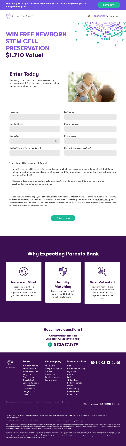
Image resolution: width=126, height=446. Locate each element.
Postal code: (70, 135)
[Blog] (93, 362)
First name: (14, 111)
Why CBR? (27, 374)
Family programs (52, 377)
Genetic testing (29, 380)
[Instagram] (98, 362)
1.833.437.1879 (100, 16)
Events (70, 374)
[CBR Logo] (10, 363)
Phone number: (71, 123)
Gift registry (72, 380)
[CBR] (20, 16)
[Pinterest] (118, 362)
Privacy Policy (103, 199)
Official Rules (12, 421)
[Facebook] (103, 362)
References (72, 394)
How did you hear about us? (77, 147)
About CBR (50, 365)
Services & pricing (31, 383)
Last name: (69, 111)
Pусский (67, 402)
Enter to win (63, 218)
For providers (51, 380)
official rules (48, 196)
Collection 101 (29, 388)
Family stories (29, 377)
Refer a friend (73, 391)
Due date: (14, 135)
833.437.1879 (66, 344)
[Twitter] (113, 362)
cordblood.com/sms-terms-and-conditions (32, 183)
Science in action (30, 371)
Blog (69, 365)
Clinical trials (29, 385)
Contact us (50, 374)
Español (57, 402)
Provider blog (73, 388)
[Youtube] (108, 362)
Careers (48, 371)
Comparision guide (53, 368)
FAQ (69, 377)
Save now (108, 4)
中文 (62, 402)
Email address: (16, 123)
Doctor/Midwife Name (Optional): (25, 147)
